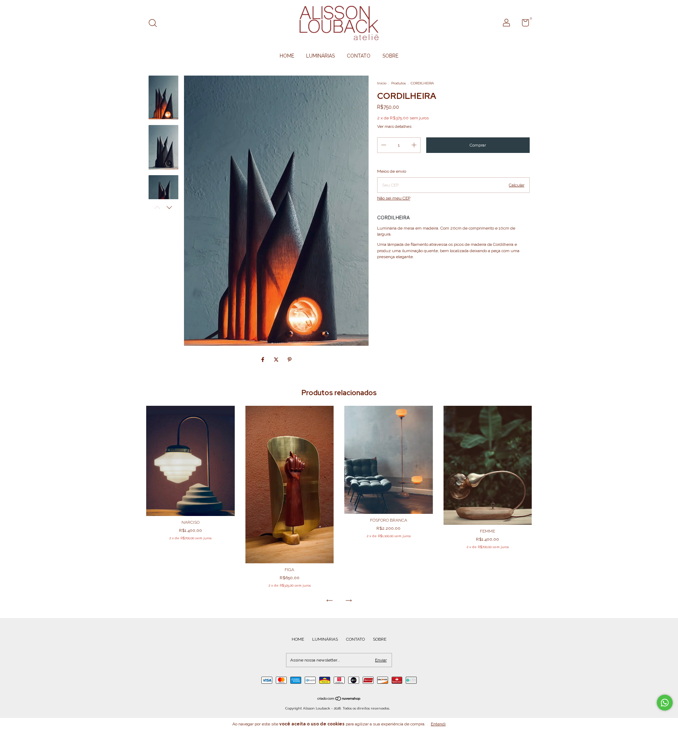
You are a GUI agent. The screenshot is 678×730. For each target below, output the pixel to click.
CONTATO (358, 56)
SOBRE (390, 56)
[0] (523, 24)
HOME (287, 56)
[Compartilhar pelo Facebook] (263, 359)
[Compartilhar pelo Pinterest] (289, 359)
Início (381, 83)
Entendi (438, 724)
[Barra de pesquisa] (155, 24)
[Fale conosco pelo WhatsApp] (665, 703)
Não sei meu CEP (393, 198)
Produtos (398, 83)
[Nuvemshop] (339, 699)
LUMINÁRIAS (320, 56)
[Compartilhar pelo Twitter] (277, 359)
